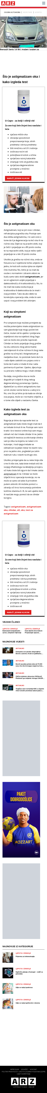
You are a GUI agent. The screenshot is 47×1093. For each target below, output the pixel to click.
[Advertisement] (21, 738)
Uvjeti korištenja (23, 1074)
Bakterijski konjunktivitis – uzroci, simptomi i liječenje (12, 632)
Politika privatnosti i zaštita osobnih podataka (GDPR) (23, 1072)
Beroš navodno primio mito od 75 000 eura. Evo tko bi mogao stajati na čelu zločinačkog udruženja (29, 665)
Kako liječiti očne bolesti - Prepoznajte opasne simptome (34, 632)
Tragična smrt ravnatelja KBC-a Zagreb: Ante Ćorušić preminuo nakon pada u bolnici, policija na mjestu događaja (30, 690)
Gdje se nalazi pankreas (24, 987)
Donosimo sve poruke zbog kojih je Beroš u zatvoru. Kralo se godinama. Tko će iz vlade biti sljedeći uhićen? (29, 653)
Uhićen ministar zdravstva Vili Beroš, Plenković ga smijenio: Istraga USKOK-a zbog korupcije (30, 677)
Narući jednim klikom (18, 178)
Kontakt (33, 1069)
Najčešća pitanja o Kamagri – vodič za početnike (29, 973)
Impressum (14, 1069)
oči (18, 510)
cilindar (12, 510)
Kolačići (24, 1069)
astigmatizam (18, 506)
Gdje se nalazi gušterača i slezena (28, 1003)
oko (23, 510)
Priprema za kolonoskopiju (25, 956)
